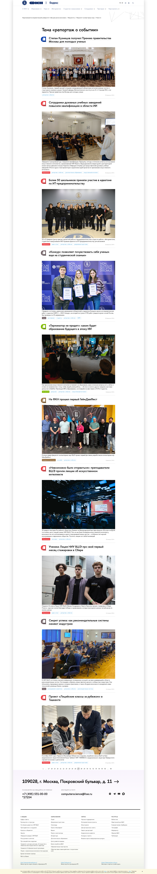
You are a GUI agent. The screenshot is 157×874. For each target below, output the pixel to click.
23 (66, 769)
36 (105, 769)
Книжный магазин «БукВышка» (119, 825)
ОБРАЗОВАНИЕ (55, 817)
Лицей (52, 819)
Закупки (23, 833)
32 (93, 769)
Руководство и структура (27, 822)
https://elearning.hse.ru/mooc (109, 862)
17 (49, 769)
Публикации (115, 836)
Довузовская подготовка (57, 822)
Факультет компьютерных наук (85, 18)
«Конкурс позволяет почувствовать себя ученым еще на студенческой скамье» (79, 253)
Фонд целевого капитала (27, 838)
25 (72, 769)
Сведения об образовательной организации (32, 848)
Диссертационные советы (88, 827)
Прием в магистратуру (57, 833)
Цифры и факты (25, 819)
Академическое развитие (88, 833)
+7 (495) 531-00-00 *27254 (35, 795)
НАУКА (83, 817)
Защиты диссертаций (86, 830)
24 (69, 769)
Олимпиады (54, 825)
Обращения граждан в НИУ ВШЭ (29, 836)
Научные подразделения (87, 819)
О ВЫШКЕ (24, 817)
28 (81, 769)
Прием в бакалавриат (56, 827)
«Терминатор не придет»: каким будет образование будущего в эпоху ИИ (72, 327)
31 (90, 769)
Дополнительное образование (59, 838)
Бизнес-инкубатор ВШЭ (57, 844)
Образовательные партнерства (59, 846)
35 (102, 769)
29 (84, 769)
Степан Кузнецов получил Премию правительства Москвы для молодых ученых (80, 39)
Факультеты (71, 18)
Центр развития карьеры (57, 841)
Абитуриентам (56, 9)
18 (51, 769)
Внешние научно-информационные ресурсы (93, 838)
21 (60, 769)
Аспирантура (54, 836)
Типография (115, 827)
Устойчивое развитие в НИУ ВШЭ (30, 825)
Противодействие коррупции (29, 841)
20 (57, 769)
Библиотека (115, 819)
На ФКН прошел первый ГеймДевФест (73, 399)
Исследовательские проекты (89, 822)
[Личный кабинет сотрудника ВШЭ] (129, 3)
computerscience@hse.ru (76, 794)
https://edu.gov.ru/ (66, 862)
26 (75, 769)
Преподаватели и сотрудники (29, 827)
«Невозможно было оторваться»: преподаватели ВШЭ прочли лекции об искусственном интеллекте (79, 471)
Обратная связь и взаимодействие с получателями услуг (64, 850)
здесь (105, 871)
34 (99, 769)
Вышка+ (53, 830)
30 (87, 769)
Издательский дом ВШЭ (118, 822)
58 (111, 769)
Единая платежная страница (28, 853)
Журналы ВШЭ (115, 833)
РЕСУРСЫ (115, 817)
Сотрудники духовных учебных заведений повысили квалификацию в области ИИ (75, 104)
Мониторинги (85, 825)
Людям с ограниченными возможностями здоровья (34, 851)
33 (96, 769)
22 (63, 769)
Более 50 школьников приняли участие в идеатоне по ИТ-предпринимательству (80, 181)
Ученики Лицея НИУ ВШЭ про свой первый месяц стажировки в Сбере (76, 548)
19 (54, 769)
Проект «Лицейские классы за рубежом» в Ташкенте (76, 698)
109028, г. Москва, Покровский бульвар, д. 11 (67, 781)
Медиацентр (115, 830)
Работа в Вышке (25, 856)
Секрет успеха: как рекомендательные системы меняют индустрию (79, 622)
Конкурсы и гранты (86, 836)
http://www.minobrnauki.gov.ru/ (29, 862)
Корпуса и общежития (26, 830)
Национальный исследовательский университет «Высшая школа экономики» (44, 18)
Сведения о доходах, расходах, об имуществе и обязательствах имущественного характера (33, 844)
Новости (98, 18)
